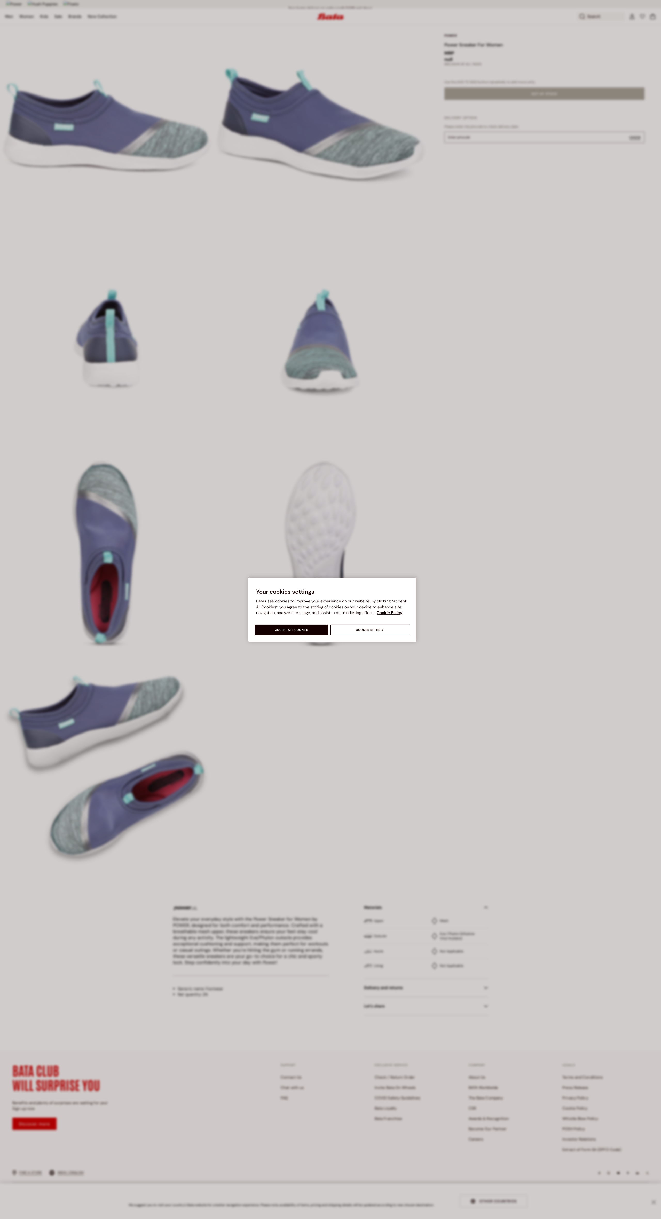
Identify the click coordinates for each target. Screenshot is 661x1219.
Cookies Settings (370, 630)
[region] (332, 609)
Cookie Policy (389, 612)
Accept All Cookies (291, 630)
